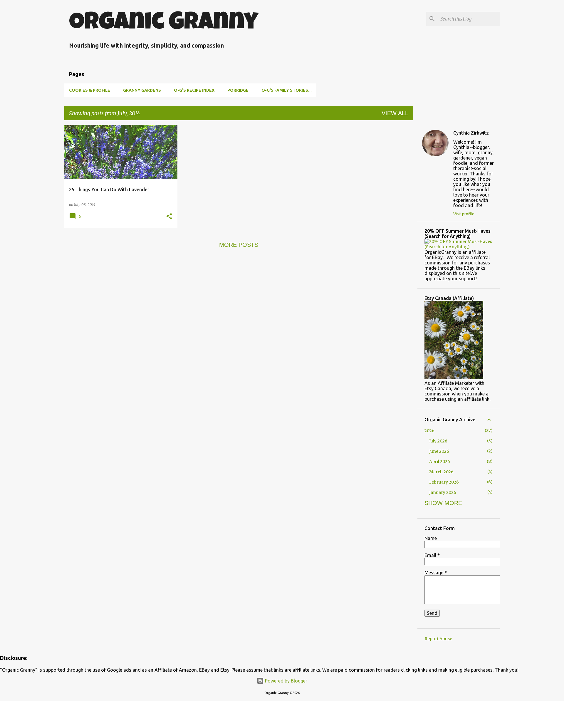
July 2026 (438, 441)
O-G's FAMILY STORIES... (286, 90)
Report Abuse (438, 638)
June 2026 (439, 451)
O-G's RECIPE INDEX (194, 90)
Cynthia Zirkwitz (471, 132)
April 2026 (439, 461)
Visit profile (463, 214)
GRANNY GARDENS (142, 90)
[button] (169, 217)
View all (395, 113)
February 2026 (444, 482)
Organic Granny (163, 24)
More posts (238, 245)
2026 (429, 430)
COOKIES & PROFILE (89, 90)
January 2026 (442, 492)
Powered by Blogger (285, 680)
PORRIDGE (238, 90)
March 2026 (441, 471)
